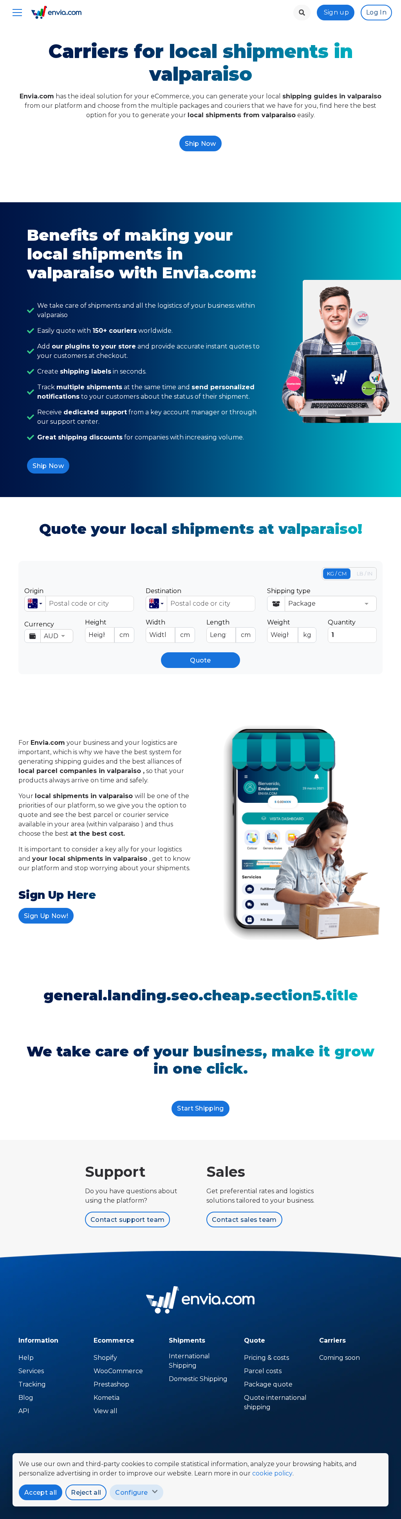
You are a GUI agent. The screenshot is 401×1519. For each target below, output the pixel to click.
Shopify (105, 1357)
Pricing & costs (266, 1357)
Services (31, 1371)
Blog (25, 1397)
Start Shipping (200, 1108)
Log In (376, 12)
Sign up (336, 12)
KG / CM (337, 573)
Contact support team (127, 1219)
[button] (35, 604)
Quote (200, 660)
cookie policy (272, 1473)
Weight (289, 629)
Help (26, 1357)
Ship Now (200, 143)
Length (228, 629)
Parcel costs (263, 1371)
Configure (131, 1492)
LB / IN (364, 573)
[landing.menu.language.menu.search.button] (302, 12)
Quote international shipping (275, 1402)
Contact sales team (244, 1219)
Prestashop (111, 1384)
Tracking (32, 1384)
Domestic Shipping (198, 1379)
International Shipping (189, 1360)
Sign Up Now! (46, 916)
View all (105, 1411)
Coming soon (339, 1357)
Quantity (342, 622)
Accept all (40, 1492)
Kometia (106, 1397)
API (23, 1411)
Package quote (268, 1384)
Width (168, 629)
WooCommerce (118, 1371)
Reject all (86, 1492)
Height (107, 629)
